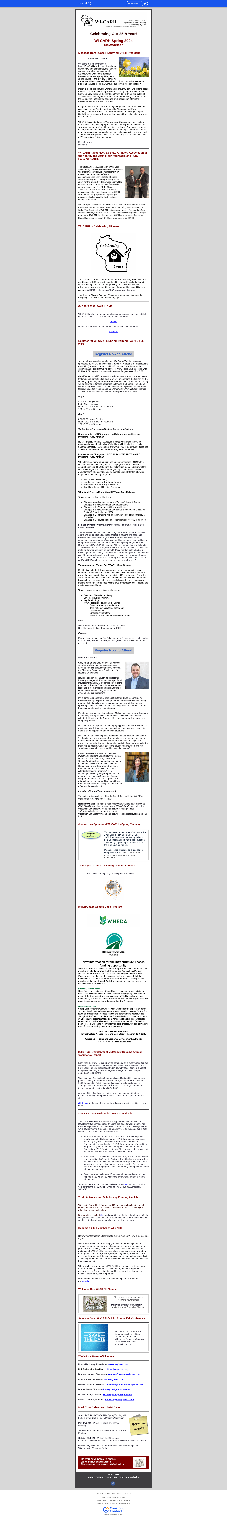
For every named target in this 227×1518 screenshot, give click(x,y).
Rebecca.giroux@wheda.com (119, 1399)
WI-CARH (113, 1474)
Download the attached (89, 1215)
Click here (83, 1103)
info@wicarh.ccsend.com (112, 1503)
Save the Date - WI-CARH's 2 (95, 1318)
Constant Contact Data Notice (119, 1500)
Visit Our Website (129, 1477)
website (85, 1281)
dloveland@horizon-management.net (124, 1384)
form (125, 1184)
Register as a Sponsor (130, 850)
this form (113, 1016)
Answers (113, 332)
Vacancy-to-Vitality (136, 1034)
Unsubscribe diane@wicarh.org (113, 1497)
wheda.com (95, 971)
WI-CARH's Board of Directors (96, 1356)
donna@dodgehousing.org (116, 1389)
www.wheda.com (123, 1041)
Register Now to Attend (113, 354)
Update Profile (102, 1500)
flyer (102, 1215)
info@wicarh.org (117, 1464)
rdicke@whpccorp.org (117, 1369)
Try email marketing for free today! (113, 1514)
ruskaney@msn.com (118, 1364)
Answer (113, 321)
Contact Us (111, 1477)
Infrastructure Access (92, 1034)
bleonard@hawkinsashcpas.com (123, 1374)
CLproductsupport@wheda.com (96, 1019)
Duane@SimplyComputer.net (117, 1394)
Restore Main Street (115, 1034)
